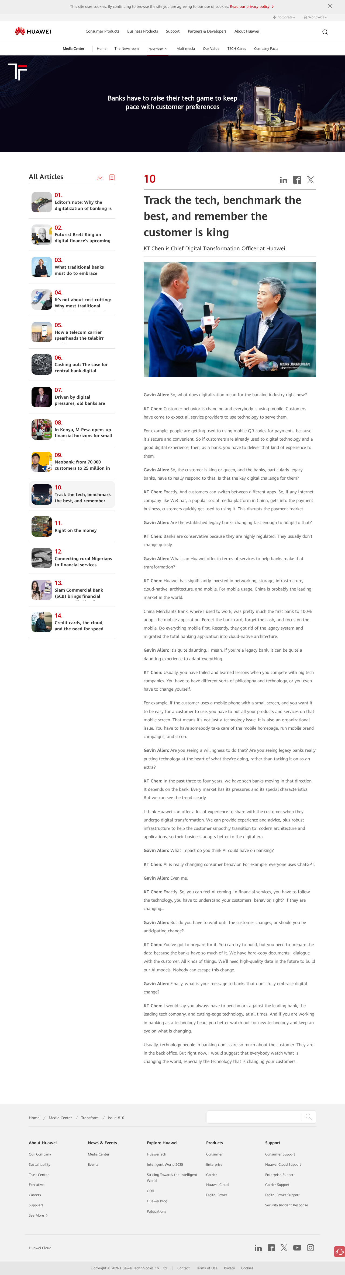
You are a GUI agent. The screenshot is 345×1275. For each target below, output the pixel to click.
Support (173, 31)
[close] (330, 6)
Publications (156, 1211)
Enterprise (214, 1164)
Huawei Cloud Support (283, 1164)
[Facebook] (297, 181)
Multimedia (186, 49)
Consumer (214, 1154)
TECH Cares (236, 49)
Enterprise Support (280, 1175)
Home (101, 49)
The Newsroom (127, 49)
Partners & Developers (207, 31)
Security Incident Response (286, 1205)
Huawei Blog (157, 1201)
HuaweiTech (156, 1154)
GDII (150, 1191)
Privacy (229, 1268)
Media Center (73, 49)
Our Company (40, 1154)
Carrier (211, 1175)
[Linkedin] (284, 181)
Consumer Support (280, 1154)
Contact (183, 1268)
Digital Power (216, 1195)
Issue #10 (116, 1118)
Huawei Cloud (217, 1185)
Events (93, 1164)
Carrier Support (277, 1185)
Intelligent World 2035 (165, 1164)
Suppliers (36, 1205)
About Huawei (246, 31)
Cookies (247, 1268)
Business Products (142, 31)
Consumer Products (102, 31)
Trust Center (39, 1175)
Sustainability (39, 1164)
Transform (155, 49)
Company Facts (266, 49)
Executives (37, 1185)
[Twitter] (310, 181)
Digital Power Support (282, 1195)
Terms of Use (207, 1268)
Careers (35, 1195)
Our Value (211, 49)
